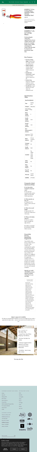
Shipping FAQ (4, 396)
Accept (14, 449)
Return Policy (4, 398)
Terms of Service (4, 400)
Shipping (26, 21)
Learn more (33, 20)
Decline (23, 449)
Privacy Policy (21, 446)
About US (3, 395)
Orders (3, 393)
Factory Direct (4, 407)
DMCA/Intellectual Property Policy (8, 404)
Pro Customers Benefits (6, 405)
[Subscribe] (14, 435)
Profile (3, 409)
